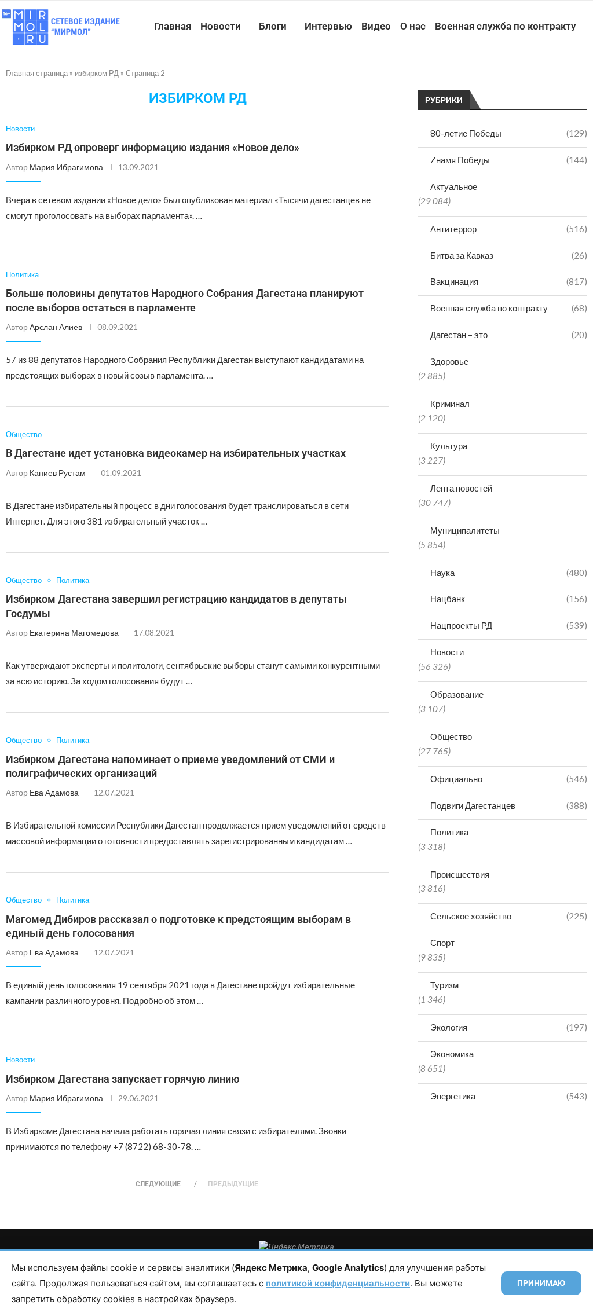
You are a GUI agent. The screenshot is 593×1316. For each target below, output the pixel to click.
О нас (413, 26)
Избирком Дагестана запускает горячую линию (123, 1079)
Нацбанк (508, 598)
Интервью (328, 26)
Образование (457, 694)
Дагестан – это (508, 334)
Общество (451, 736)
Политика (449, 832)
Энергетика (508, 1096)
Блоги (273, 26)
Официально (508, 779)
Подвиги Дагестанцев (508, 805)
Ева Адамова (54, 792)
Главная (172, 26)
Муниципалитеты (465, 530)
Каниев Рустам (58, 473)
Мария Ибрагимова (66, 167)
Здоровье (449, 361)
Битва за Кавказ (508, 255)
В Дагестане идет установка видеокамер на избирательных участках (176, 453)
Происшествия (459, 874)
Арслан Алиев (56, 327)
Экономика (452, 1054)
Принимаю (541, 1283)
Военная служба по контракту (505, 26)
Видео (376, 26)
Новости (220, 26)
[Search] (587, 79)
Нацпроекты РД (508, 625)
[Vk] (539, 79)
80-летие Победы (508, 133)
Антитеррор (508, 228)
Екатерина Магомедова (74, 632)
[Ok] (563, 79)
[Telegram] (551, 79)
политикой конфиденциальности (338, 1283)
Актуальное (453, 186)
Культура (448, 446)
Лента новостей (461, 488)
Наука (508, 572)
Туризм (444, 985)
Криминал (450, 403)
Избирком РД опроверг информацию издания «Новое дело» (152, 147)
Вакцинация (508, 281)
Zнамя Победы (508, 160)
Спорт (442, 942)
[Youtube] (527, 79)
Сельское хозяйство (508, 916)
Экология (508, 1027)
